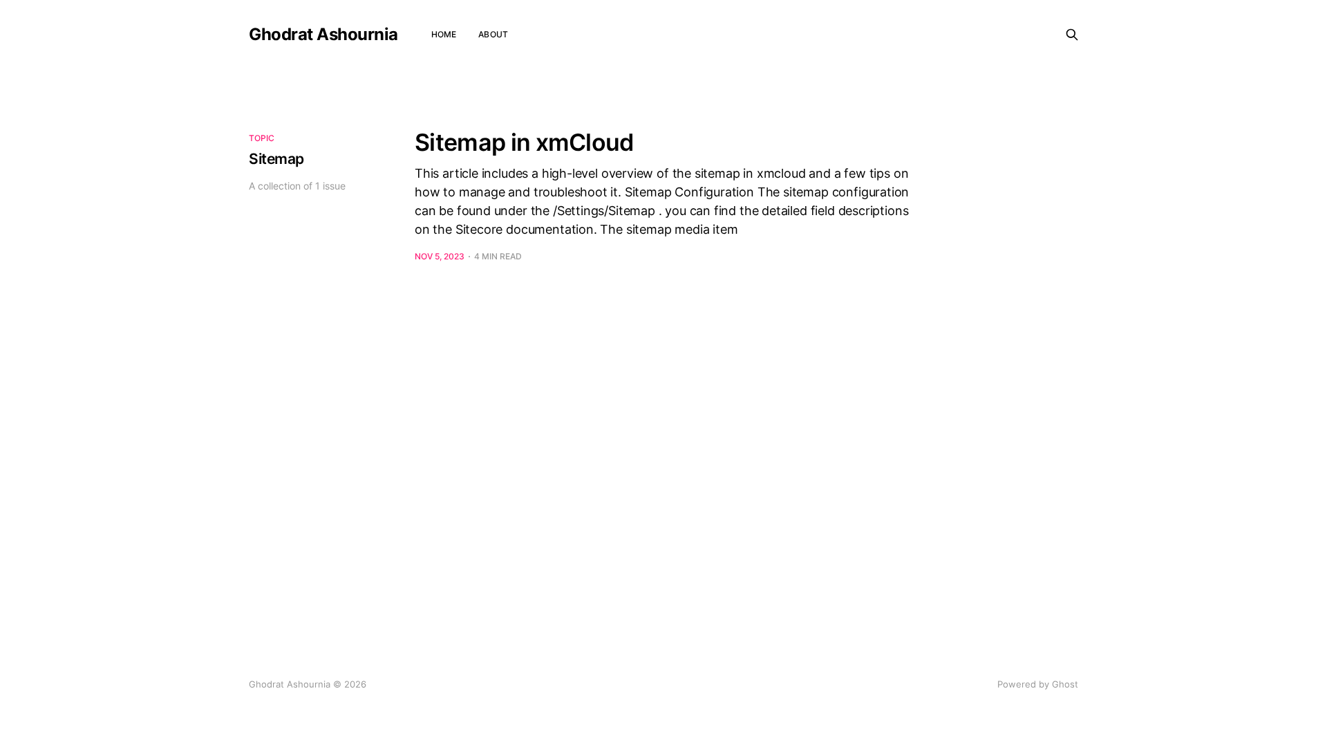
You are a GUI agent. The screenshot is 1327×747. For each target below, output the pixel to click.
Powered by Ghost (1037, 684)
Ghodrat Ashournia (323, 34)
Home (443, 34)
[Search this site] (1072, 34)
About (493, 34)
